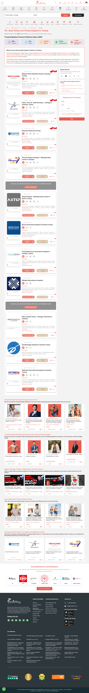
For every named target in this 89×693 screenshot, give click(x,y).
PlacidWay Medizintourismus (14, 635)
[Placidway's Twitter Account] (12, 620)
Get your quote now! (30, 187)
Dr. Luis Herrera (32, 33)
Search (66, 15)
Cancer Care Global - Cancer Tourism (14, 661)
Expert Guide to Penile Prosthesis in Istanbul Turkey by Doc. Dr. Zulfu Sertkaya (34, 488)
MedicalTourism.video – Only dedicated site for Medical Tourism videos (15, 654)
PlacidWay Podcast (50, 635)
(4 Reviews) (53, 557)
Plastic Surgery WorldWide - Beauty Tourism (33, 653)
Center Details (39, 93)
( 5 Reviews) (15, 236)
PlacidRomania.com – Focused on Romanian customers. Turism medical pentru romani (15, 644)
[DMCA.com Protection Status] (42, 677)
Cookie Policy (77, 114)
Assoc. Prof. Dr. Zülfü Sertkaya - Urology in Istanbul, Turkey (34, 552)
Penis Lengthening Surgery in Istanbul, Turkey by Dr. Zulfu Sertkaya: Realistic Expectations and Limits (74, 519)
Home (6, 28)
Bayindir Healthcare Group (68, 91)
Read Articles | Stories (51, 613)
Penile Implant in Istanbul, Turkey (13, 456)
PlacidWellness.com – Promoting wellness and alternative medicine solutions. (15, 649)
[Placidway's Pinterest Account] (20, 620)
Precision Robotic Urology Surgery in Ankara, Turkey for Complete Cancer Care (74, 488)
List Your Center (37, 611)
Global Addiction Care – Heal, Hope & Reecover (52, 658)
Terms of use (71, 113)
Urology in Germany (31, 456)
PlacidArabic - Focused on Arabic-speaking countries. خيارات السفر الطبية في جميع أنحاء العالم (53, 649)
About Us (35, 602)
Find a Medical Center (50, 602)
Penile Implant (32, 28)
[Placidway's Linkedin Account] (27, 620)
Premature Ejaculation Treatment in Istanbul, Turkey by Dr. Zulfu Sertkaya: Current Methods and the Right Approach (34, 519)
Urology (24, 28)
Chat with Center (27, 93)
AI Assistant (78, 15)
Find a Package (49, 604)
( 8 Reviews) (15, 114)
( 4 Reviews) (15, 85)
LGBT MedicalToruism (70, 657)
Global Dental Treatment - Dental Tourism (34, 658)
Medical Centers (15, 28)
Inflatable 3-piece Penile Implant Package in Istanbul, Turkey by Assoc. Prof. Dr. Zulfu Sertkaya (54, 421)
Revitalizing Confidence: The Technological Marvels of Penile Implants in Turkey (54, 519)
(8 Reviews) (33, 557)
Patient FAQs (36, 613)
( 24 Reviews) (15, 381)
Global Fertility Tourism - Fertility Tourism (15, 658)
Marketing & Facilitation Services (38, 609)
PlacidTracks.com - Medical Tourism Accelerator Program (72, 640)
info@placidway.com (72, 606)
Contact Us (35, 619)
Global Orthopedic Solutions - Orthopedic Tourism (33, 661)
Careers (35, 617)
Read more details (27, 87)
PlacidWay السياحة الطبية (32, 639)
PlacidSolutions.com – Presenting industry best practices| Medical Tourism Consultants (53, 644)
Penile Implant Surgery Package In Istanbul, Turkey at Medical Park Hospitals (34, 421)
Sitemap (35, 622)
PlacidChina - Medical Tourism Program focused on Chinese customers (33, 644)
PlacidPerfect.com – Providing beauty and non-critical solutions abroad (34, 649)
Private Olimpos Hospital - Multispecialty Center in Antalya (74, 552)
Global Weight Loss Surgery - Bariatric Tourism (72, 653)
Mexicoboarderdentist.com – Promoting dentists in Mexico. (72, 648)
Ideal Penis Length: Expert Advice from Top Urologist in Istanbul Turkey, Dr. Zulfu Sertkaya (54, 488)
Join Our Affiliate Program (37, 605)
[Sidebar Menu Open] (2, 2)
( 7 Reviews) (15, 208)
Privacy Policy (69, 114)
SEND (71, 119)
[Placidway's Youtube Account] (16, 620)
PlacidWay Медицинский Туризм (34, 635)
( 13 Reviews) (15, 291)
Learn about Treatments (51, 611)
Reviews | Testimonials (51, 609)
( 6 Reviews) (15, 142)
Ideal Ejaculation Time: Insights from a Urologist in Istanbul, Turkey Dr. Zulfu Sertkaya (14, 488)
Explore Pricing (49, 606)
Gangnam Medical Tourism (51, 639)
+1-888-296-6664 (71, 602)
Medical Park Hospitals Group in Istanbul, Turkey (54, 552)
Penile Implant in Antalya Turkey (74, 454)
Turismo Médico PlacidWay (14, 639)
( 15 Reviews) (15, 263)
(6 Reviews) (13, 557)
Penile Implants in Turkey (52, 456)
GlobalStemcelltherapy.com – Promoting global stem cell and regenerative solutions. (53, 654)
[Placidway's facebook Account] (8, 620)
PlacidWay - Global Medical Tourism (71, 636)
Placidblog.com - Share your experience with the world (72, 643)
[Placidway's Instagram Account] (23, 620)
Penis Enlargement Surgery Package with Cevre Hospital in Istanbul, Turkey (74, 421)
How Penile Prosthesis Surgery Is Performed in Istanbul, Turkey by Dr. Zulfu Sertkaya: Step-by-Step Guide (13, 519)
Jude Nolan (49, 33)
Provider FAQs (36, 615)
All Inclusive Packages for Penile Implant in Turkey (13, 420)
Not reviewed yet (10, 328)
